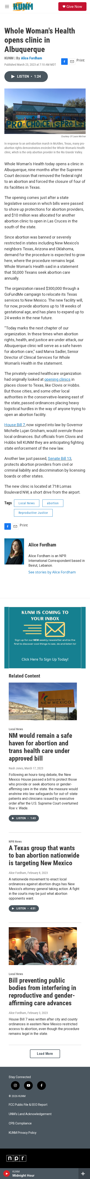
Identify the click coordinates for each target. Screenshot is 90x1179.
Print (80, 60)
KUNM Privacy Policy (22, 1132)
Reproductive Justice (33, 512)
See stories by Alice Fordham (52, 572)
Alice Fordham (31, 58)
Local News (27, 503)
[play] (6, 1173)
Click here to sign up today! (45, 659)
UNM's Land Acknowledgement (30, 1114)
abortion (53, 503)
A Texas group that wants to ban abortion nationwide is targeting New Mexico (44, 855)
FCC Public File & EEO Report (28, 1104)
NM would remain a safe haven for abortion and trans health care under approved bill (40, 747)
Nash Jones (16, 768)
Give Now (74, 6)
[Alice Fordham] (14, 551)
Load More (45, 1054)
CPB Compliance (20, 1123)
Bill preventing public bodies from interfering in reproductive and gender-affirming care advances (42, 992)
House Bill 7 (14, 425)
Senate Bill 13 (59, 458)
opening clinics (57, 379)
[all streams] (84, 1173)
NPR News (15, 841)
